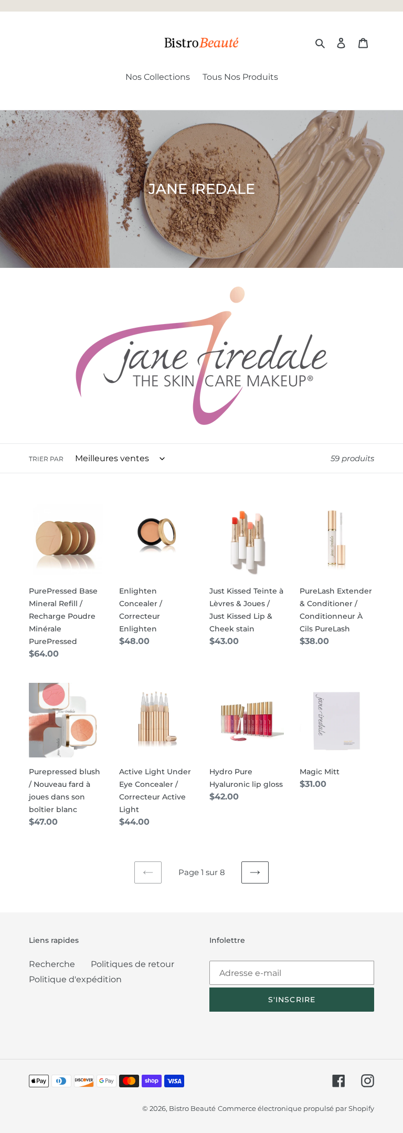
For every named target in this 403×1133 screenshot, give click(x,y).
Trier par (46, 459)
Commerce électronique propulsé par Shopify (296, 1108)
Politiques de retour (132, 964)
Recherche (52, 964)
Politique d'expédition (75, 979)
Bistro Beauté (192, 1108)
